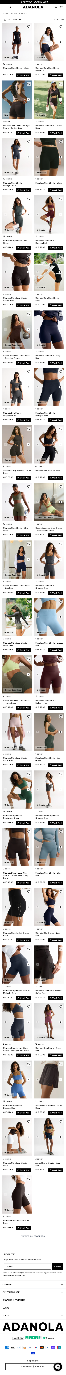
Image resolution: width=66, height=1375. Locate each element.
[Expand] (4, 7)
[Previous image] (5, 42)
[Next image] (28, 42)
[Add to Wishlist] (29, 26)
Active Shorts (19, 13)
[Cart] (61, 7)
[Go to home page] (33, 7)
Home (5, 13)
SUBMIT (57, 1266)
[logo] (33, 1326)
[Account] (56, 7)
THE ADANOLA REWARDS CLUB (33, 2)
